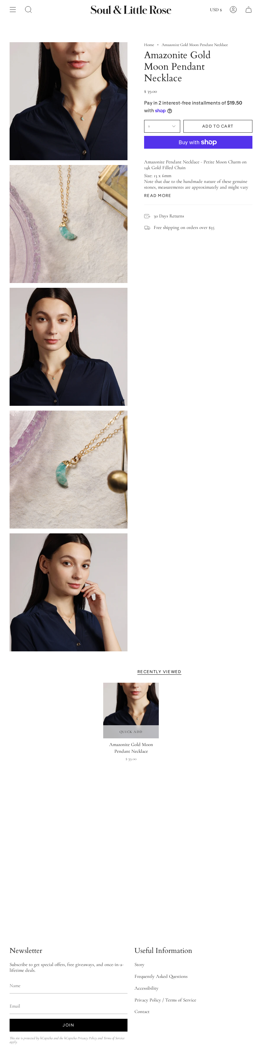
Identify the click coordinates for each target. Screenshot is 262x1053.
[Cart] (248, 9)
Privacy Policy (87, 1038)
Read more (158, 195)
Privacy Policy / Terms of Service (165, 1000)
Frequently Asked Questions (161, 976)
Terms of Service (114, 1038)
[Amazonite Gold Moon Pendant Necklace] (131, 710)
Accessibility (146, 988)
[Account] (233, 9)
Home (149, 44)
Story (139, 964)
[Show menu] (13, 9)
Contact (142, 1011)
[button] (28, 9)
